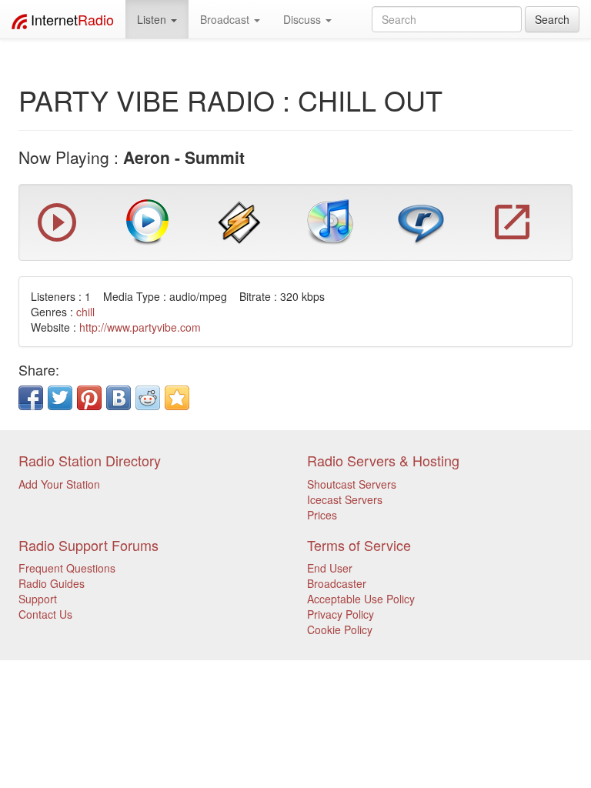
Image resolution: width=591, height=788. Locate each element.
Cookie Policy (339, 629)
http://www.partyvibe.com (140, 327)
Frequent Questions (66, 568)
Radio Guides (51, 583)
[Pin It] (89, 398)
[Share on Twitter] (60, 398)
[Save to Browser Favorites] (177, 398)
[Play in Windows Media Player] (148, 221)
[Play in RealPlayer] (421, 221)
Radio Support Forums (88, 545)
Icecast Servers (344, 499)
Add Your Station (59, 484)
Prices (322, 515)
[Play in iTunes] (330, 221)
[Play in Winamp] (239, 221)
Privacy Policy (340, 614)
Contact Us (45, 614)
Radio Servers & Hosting (383, 460)
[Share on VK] (118, 398)
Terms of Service (359, 545)
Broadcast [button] (226, 19)
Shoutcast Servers (351, 484)
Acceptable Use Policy (361, 598)
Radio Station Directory (89, 460)
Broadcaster (336, 583)
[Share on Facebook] (30, 398)
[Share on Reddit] (147, 398)
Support (37, 598)
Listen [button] (153, 19)
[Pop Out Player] (57, 237)
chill (85, 311)
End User (329, 568)
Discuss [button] (303, 19)
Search (552, 19)
